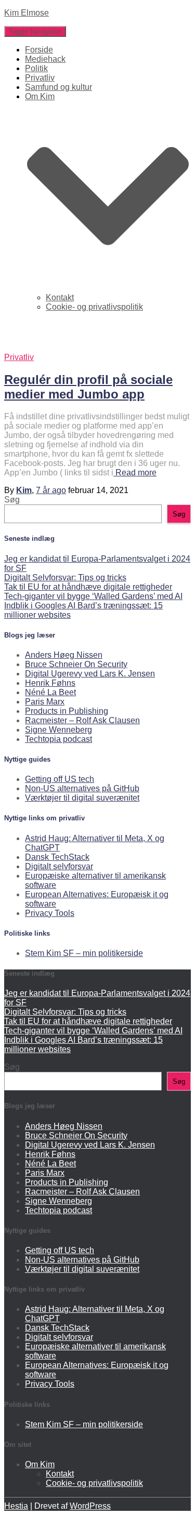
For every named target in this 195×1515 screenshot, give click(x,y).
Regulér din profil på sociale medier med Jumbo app (88, 387)
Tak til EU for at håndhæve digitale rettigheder (88, 586)
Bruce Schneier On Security (76, 664)
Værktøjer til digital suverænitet (82, 797)
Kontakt (60, 297)
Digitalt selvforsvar (59, 866)
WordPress (90, 1505)
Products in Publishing (66, 711)
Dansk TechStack (57, 857)
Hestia (16, 1505)
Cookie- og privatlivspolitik (94, 306)
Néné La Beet (50, 692)
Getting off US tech (59, 779)
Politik (36, 68)
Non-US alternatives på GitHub (82, 788)
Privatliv (40, 77)
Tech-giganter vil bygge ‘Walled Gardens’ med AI (93, 596)
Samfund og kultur (58, 87)
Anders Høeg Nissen (63, 654)
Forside (39, 49)
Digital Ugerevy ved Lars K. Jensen (90, 673)
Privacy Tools (49, 913)
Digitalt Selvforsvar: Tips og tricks (65, 577)
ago (51, 490)
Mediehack (45, 59)
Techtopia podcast (58, 739)
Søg (12, 499)
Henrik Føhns (50, 683)
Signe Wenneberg (58, 729)
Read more (135, 472)
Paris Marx (44, 701)
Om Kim (40, 1464)
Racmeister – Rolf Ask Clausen (82, 720)
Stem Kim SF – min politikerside (84, 953)
